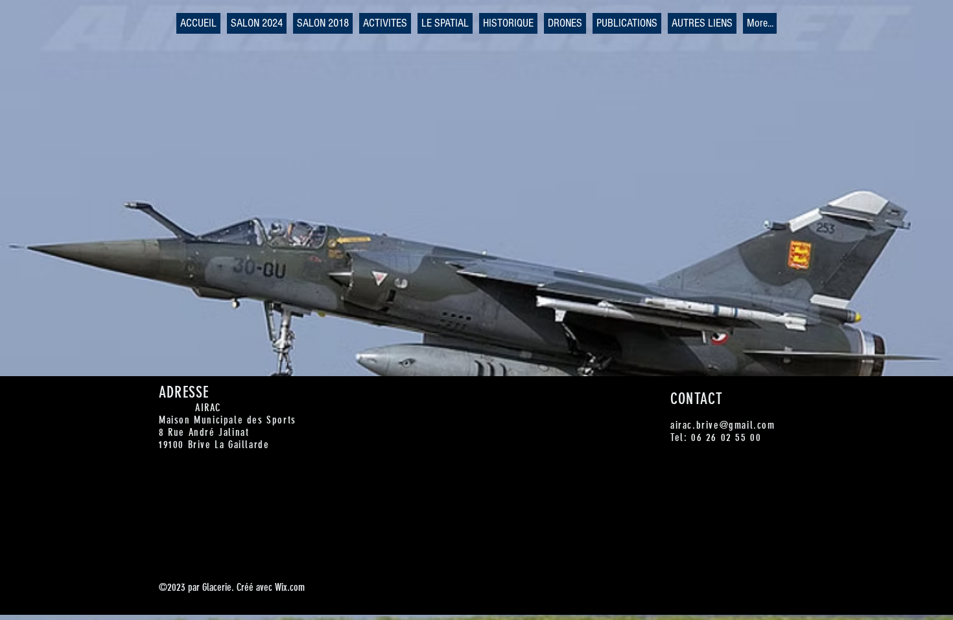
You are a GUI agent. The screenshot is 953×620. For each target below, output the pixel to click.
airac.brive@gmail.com (722, 425)
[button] (257, 23)
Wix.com (290, 587)
